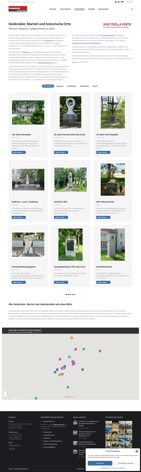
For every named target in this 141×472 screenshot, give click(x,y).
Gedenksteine (71, 86)
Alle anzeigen (48, 86)
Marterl (95, 86)
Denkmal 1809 (60, 202)
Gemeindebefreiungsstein (23, 267)
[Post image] (75, 422)
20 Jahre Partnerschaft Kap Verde (69, 134)
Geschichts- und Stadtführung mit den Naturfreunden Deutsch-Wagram (89, 423)
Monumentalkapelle (107, 35)
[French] (119, 1)
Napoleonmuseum (58, 424)
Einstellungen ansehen (125, 463)
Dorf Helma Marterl (105, 202)
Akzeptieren (100, 463)
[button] (137, 451)
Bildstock (26, 52)
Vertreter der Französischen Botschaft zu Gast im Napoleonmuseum (87, 434)
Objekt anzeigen (17, 152)
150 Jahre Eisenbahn (21, 134)
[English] (116, 1)
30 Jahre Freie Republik (107, 134)
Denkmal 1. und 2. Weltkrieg (25, 202)
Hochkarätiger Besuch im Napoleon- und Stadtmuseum (87, 443)
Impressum (122, 468)
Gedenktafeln (84, 86)
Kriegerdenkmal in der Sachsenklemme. (86, 43)
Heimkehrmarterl (104, 267)
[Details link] (28, 112)
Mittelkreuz (49, 41)
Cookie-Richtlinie (105, 468)
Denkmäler (59, 86)
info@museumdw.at (14, 445)
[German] (122, 1)
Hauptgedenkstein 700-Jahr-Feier (69, 267)
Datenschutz (114, 468)
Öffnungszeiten (29, 2)
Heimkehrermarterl (44, 63)
